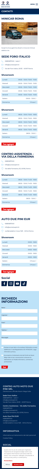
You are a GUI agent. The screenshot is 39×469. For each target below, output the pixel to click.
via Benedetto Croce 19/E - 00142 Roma (17, 423)
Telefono (4, 330)
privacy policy (12, 457)
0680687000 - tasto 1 (10, 398)
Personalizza (8, 460)
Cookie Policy (8, 438)
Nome (3, 307)
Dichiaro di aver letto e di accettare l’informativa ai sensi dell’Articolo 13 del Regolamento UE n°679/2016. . (20, 349)
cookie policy (23, 457)
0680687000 (7, 408)
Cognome (4, 315)
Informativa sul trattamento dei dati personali (19, 435)
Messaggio (4, 337)
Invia (4, 367)
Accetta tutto (18, 464)
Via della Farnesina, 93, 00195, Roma (16, 412)
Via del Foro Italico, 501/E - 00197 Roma (17, 402)
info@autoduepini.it (10, 400)
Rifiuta (8, 464)
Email (3, 322)
